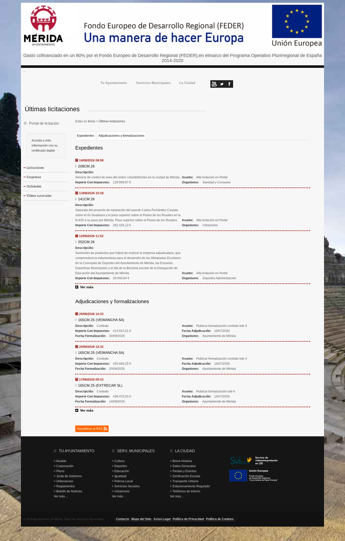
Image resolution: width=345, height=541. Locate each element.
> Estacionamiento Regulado (190, 486)
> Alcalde (60, 461)
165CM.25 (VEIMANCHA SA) (101, 320)
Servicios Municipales (153, 83)
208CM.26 (86, 166)
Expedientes (85, 135)
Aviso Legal (162, 519)
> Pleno (59, 471)
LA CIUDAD (185, 451)
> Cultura (118, 461)
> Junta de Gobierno (68, 476)
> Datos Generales (183, 466)
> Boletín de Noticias (68, 491)
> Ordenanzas (63, 481)
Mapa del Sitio (141, 519)
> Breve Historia (181, 461)
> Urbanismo (121, 491)
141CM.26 (86, 199)
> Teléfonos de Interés (185, 491)
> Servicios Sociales (126, 486)
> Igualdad (119, 476)
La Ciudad (187, 83)
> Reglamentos (64, 486)
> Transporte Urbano (184, 481)
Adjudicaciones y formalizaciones (121, 135)
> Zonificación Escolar (185, 476)
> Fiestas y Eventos (183, 471)
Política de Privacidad (189, 519)
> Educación (120, 471)
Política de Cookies (220, 519)
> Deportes (119, 466)
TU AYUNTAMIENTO (76, 451)
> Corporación (63, 466)
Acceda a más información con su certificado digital (45, 145)
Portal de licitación (44, 123)
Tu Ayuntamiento (114, 83)
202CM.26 (86, 242)
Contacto (123, 519)
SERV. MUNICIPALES (136, 451)
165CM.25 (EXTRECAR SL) (100, 385)
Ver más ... (61, 496)
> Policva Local (122, 481)
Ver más (86, 287)
